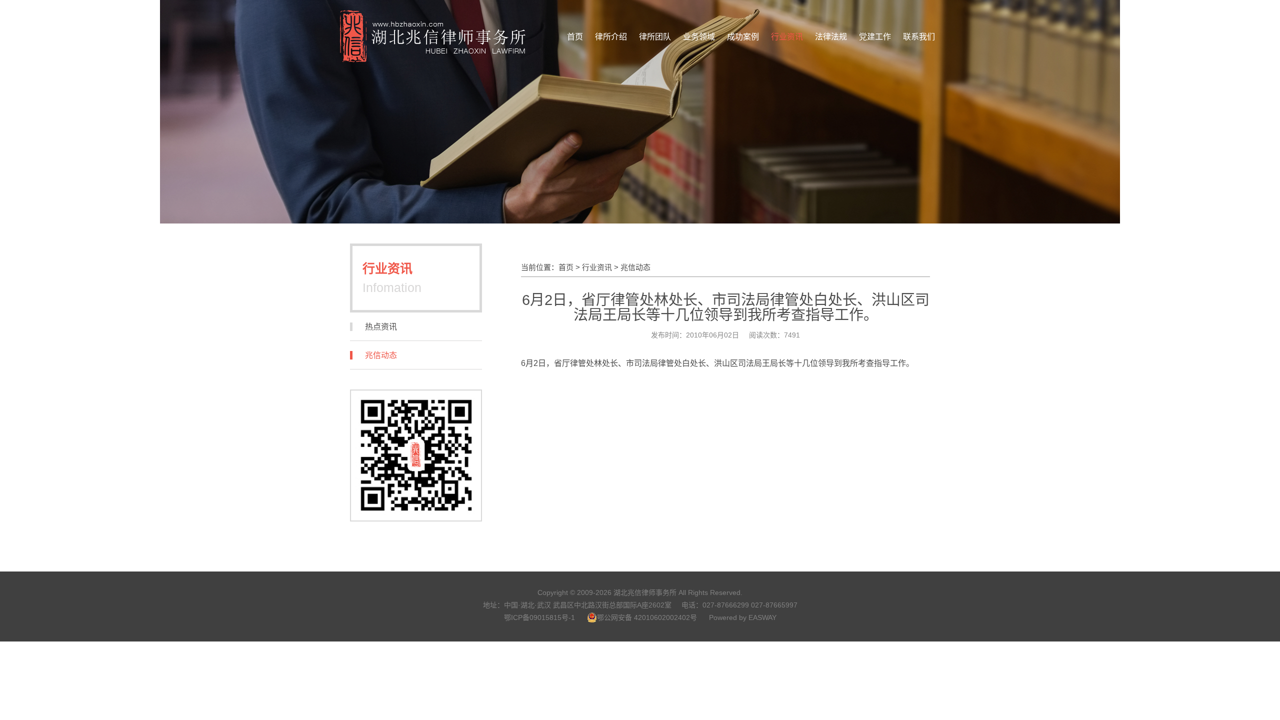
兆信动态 (381, 355)
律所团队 (655, 36)
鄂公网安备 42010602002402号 (647, 618)
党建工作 (875, 36)
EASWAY (762, 618)
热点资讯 (381, 326)
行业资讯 (787, 36)
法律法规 (831, 36)
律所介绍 (611, 36)
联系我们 (919, 36)
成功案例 (743, 36)
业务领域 (699, 36)
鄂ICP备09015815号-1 (539, 618)
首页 (575, 36)
